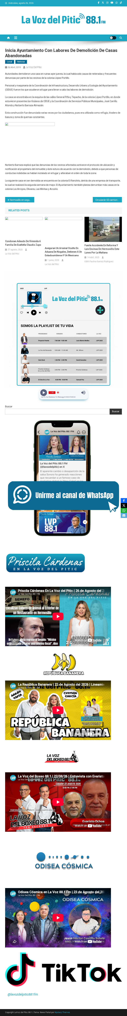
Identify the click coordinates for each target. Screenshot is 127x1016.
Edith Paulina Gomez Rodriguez (99, 261)
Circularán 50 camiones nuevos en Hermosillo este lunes (108, 200)
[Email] (124, 515)
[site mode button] (113, 37)
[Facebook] (124, 500)
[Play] (44, 392)
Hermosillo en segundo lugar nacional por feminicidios (22, 200)
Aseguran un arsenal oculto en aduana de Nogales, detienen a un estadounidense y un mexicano (63, 252)
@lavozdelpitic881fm (23, 994)
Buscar (8, 406)
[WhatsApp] (124, 510)
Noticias (21, 62)
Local (9, 62)
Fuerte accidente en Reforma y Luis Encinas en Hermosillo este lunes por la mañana (102, 249)
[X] (124, 505)
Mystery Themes (62, 1012)
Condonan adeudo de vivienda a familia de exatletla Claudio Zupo (23, 243)
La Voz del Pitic (34, 67)
